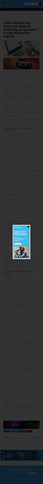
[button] (28, 227)
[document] (21, 242)
